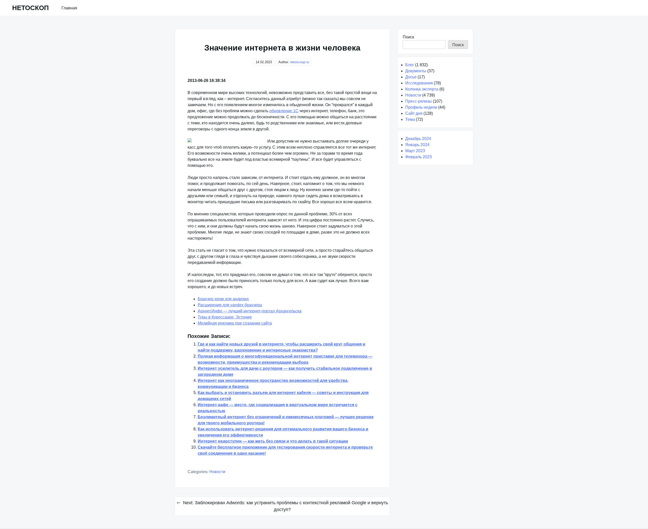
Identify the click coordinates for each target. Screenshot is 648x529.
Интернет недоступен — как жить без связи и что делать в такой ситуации (273, 441)
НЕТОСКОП (30, 8)
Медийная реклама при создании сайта (235, 323)
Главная (69, 8)
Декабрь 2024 (418, 138)
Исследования (419, 83)
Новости (217, 472)
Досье (411, 77)
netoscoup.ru (299, 62)
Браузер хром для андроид (223, 299)
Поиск (408, 37)
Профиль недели (421, 107)
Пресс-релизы (418, 101)
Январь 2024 (417, 145)
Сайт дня (413, 113)
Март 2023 (415, 151)
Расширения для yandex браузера (230, 305)
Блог (409, 65)
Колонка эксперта (421, 89)
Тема (410, 119)
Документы (415, 71)
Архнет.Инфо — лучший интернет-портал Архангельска (249, 311)
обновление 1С (283, 111)
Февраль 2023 (418, 157)
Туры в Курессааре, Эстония (225, 317)
